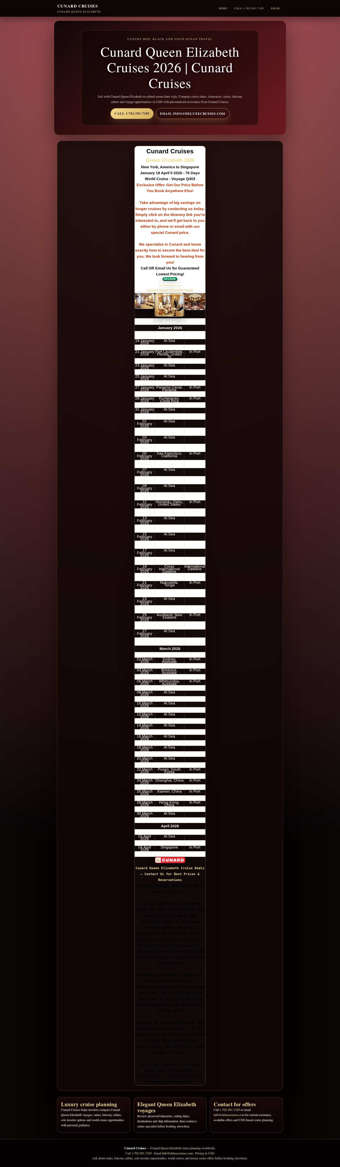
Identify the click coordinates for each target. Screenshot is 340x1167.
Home (223, 8)
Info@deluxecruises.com (229, 1115)
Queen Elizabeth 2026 (170, 160)
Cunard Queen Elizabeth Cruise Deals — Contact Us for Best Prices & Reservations (170, 874)
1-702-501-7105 (230, 1110)
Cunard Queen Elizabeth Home (170, 290)
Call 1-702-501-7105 (249, 8)
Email (275, 8)
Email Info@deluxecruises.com (192, 113)
